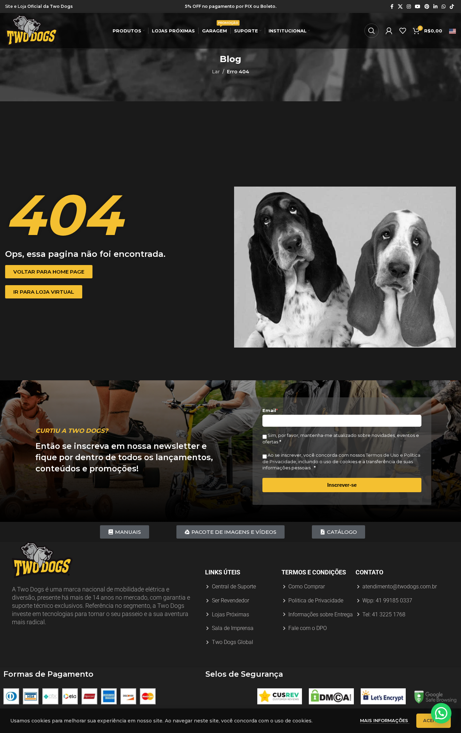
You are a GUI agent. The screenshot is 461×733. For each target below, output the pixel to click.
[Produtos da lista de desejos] (402, 31)
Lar (216, 72)
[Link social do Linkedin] (435, 6)
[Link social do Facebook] (392, 6)
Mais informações (384, 720)
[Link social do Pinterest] (426, 6)
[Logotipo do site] (31, 30)
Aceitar (433, 720)
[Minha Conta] (389, 31)
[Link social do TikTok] (452, 6)
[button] (441, 713)
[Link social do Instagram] (409, 6)
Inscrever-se (342, 485)
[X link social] (400, 6)
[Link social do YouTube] (417, 6)
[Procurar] (371, 31)
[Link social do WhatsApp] (444, 6)
